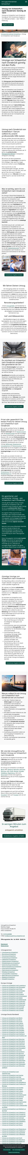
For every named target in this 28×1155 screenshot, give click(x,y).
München (16, 769)
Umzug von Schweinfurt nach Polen (12, 989)
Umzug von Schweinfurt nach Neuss (12, 1125)
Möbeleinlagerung (6, 474)
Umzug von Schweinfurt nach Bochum (13, 1053)
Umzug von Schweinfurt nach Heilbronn (13, 1141)
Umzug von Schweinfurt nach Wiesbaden (13, 1064)
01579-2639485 (7, 934)
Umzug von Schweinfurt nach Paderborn (13, 1131)
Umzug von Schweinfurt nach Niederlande (14, 999)
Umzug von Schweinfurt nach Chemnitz (13, 1079)
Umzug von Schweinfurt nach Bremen (13, 1025)
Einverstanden (7, 1149)
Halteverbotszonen (13, 248)
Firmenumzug (5, 472)
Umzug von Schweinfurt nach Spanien (13, 1008)
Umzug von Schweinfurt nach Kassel (12, 1098)
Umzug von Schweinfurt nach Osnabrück (13, 1114)
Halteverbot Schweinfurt (9, 959)
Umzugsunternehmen (8, 154)
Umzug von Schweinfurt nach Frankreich (13, 1001)
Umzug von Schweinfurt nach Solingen (13, 1118)
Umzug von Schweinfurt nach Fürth (12, 1138)
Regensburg (11, 773)
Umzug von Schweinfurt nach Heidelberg (13, 1121)
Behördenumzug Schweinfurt (10, 975)
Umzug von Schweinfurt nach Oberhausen (14, 1095)
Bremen (16, 771)
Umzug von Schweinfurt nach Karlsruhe (13, 1062)
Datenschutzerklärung (14, 1152)
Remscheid (4, 775)
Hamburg (10, 769)
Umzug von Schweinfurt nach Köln (12, 1050)
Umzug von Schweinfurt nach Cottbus (13, 1027)
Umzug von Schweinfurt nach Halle (12, 1080)
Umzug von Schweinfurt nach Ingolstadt (13, 1132)
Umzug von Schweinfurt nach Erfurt (12, 1093)
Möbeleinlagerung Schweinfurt (11, 963)
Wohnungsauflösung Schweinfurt (11, 966)
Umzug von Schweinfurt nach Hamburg (13, 1034)
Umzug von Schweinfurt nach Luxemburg (14, 985)
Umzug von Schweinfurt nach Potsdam (13, 1030)
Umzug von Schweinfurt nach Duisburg (13, 1051)
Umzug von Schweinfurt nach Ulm (11, 1143)
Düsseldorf (4, 795)
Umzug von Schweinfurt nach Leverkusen (14, 1116)
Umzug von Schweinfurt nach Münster (13, 1059)
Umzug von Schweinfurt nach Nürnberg (13, 1041)
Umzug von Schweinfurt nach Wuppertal (13, 1055)
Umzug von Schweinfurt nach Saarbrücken (14, 1102)
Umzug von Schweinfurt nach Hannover (13, 1044)
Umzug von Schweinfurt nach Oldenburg (13, 1112)
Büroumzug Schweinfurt (9, 954)
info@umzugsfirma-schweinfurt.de (15, 936)
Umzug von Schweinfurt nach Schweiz (13, 1010)
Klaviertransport (21, 432)
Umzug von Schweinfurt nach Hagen (12, 1100)
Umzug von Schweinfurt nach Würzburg (13, 1140)
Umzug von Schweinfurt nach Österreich (13, 1003)
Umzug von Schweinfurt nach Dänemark (13, 1005)
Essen (11, 771)
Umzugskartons (5, 446)
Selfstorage (9, 444)
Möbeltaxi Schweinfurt (8, 972)
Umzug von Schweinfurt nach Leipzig (12, 1023)
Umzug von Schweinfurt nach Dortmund (13, 1046)
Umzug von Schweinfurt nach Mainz (12, 1089)
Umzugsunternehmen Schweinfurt (9, 3)
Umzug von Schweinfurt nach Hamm (12, 1103)
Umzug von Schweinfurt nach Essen (12, 1021)
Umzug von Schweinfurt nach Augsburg (13, 1043)
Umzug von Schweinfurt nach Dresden (13, 1028)
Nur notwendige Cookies (19, 1149)
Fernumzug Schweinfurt (9, 956)
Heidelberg (4, 773)
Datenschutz (5, 946)
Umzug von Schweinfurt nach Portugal (13, 1007)
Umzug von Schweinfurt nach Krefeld (12, 1088)
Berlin (2, 769)
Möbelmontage (10, 433)
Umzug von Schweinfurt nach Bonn (12, 1020)
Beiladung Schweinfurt (8, 977)
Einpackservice (17, 444)
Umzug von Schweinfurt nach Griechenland (14, 996)
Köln (8, 771)
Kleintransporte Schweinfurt (10, 970)
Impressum (4, 944)
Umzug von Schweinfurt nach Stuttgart (13, 1032)
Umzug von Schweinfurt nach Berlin (12, 1018)
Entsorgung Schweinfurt (9, 968)
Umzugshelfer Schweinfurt (9, 973)
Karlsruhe (22, 769)
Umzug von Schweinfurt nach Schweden (13, 991)
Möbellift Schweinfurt (8, 979)
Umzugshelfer (11, 306)
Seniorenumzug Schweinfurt (10, 965)
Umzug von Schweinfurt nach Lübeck (12, 1091)
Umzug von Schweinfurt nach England (13, 994)
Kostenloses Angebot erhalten (14, 275)
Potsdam (16, 795)
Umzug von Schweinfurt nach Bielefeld (13, 1057)
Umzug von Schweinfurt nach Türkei (12, 992)
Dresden (21, 771)
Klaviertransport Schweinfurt (10, 961)
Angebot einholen (8, 24)
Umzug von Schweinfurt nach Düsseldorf (13, 1048)
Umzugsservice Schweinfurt (10, 952)
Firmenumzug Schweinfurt (9, 958)
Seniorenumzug (17, 446)
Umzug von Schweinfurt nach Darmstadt (13, 1119)
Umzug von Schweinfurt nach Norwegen (13, 987)
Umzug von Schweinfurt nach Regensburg (14, 1129)
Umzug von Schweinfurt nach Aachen (12, 1075)
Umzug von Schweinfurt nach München (13, 1039)
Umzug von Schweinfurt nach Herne (12, 1123)
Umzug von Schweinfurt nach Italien (12, 998)
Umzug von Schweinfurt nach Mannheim (13, 1060)
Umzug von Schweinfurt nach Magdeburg (14, 1082)
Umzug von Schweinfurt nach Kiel (11, 1077)
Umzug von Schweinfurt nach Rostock (13, 1096)
